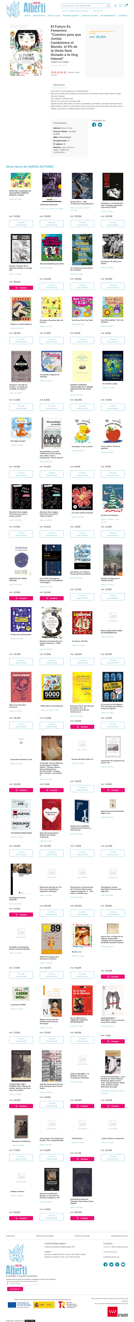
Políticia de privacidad (45, 1236)
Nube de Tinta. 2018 (59, 65)
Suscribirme (15, 1289)
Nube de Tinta (66, 128)
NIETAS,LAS (45, 209)
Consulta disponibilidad (21, 223)
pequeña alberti (71, 16)
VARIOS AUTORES (15, 199)
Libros (12, 25)
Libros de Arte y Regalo (21, 25)
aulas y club (54, 16)
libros (27, 16)
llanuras (122, 16)
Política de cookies (82, 1236)
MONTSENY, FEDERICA (109, 1091)
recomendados (108, 16)
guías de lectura (89, 16)
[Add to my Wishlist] (41, 31)
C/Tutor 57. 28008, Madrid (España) (115, 1247)
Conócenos (10, 1236)
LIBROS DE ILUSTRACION (17, 27)
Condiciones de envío (119, 1236)
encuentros (39, 16)
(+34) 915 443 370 (110, 1252)
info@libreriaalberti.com (111, 1257)
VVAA (56, 710)
